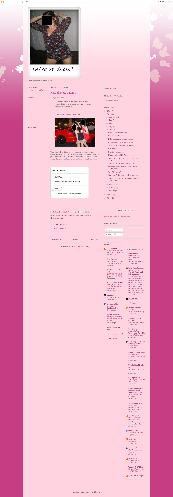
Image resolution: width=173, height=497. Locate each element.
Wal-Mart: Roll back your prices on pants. (123, 175)
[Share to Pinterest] (89, 212)
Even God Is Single (136, 476)
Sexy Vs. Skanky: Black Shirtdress (121, 145)
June (111, 123)
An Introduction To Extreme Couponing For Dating (136, 356)
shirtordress (88, 215)
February (112, 188)
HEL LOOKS (133, 299)
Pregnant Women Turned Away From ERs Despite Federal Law (136, 333)
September (113, 117)
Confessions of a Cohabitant (135, 404)
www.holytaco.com (135, 448)
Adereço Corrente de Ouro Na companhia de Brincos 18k (115, 287)
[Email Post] (74, 212)
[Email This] (79, 212)
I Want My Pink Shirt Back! (118, 155)
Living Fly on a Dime (136, 352)
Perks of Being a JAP (115, 334)
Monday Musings (113, 297)
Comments (111, 234)
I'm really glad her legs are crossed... (121, 142)
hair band (76, 215)
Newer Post (56, 239)
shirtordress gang (56, 218)
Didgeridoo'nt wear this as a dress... (121, 139)
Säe (129, 301)
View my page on (118, 216)
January (112, 191)
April (111, 130)
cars (70, 215)
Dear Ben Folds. (134, 461)
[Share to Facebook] (86, 212)
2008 (109, 198)
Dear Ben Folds (134, 458)
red (81, 215)
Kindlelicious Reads (115, 282)
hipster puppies (113, 315)
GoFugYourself (134, 378)
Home (75, 239)
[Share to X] (84, 212)
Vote (57, 189)
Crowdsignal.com (75, 194)
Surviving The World (136, 342)
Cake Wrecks (133, 439)
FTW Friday (112, 149)
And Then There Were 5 (136, 322)
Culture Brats (112, 249)
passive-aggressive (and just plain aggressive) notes (135, 390)
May (111, 127)
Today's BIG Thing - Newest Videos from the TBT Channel (136, 469)
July (110, 120)
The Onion (132, 329)
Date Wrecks (112, 259)
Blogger (97, 492)
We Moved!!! (132, 441)
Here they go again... (116, 152)
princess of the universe (113, 305)
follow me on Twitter (38, 90)
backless (64, 215)
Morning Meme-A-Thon (136, 261)
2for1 (58, 215)
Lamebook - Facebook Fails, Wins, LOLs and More (134, 256)
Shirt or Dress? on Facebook (111, 100)
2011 (109, 111)
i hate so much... (113, 338)
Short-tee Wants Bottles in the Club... (122, 163)
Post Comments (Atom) (80, 247)
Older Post (94, 239)
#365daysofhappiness (136, 432)
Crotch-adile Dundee (115, 136)
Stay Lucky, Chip (112, 308)
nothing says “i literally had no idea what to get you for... (115, 319)
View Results (63, 194)
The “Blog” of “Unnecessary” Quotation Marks (134, 418)
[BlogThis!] (81, 212)
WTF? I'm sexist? (114, 172)
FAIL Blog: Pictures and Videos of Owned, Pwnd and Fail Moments (136, 271)
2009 (109, 195)
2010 (109, 114)
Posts (109, 230)
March (111, 184)
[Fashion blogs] (110, 88)
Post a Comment (60, 229)
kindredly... (111, 295)
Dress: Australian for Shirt (117, 133)
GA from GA (133, 430)
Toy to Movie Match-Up (136, 312)
